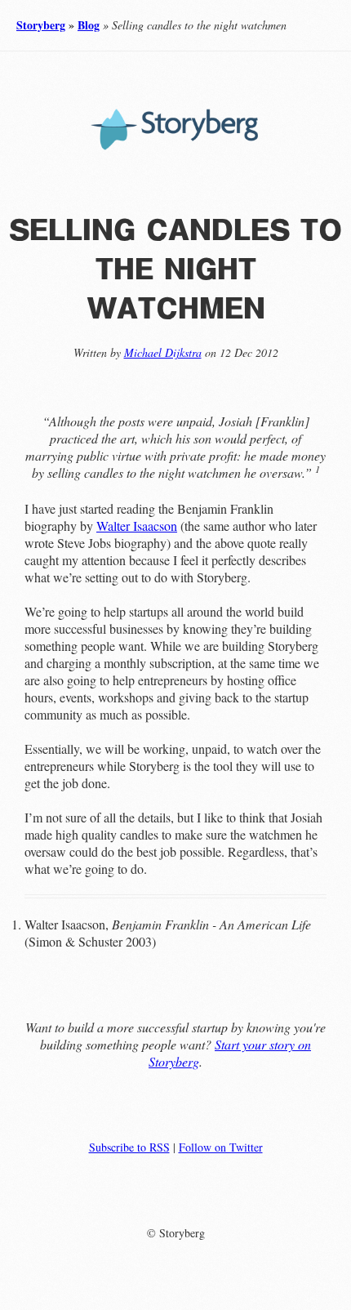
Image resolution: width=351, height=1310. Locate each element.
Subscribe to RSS (129, 1147)
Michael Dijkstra (163, 352)
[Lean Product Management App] (176, 149)
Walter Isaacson (136, 525)
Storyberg (40, 24)
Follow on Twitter (221, 1147)
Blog (89, 24)
